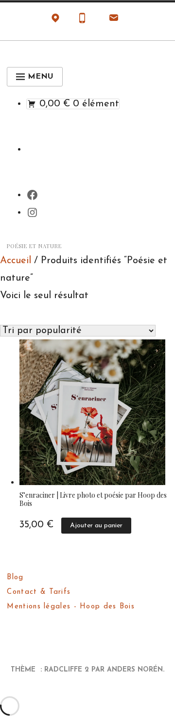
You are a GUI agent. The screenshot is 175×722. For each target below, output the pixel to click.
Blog (15, 577)
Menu (40, 77)
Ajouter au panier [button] (96, 525)
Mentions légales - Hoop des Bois (71, 606)
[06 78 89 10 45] (82, 20)
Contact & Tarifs (38, 592)
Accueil (15, 261)
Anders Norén (135, 669)
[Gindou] (55, 20)
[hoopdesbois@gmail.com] (113, 20)
